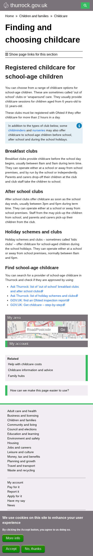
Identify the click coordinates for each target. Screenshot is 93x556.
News (11, 505)
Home (9, 16)
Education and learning (23, 434)
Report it (13, 491)
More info (13, 538)
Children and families (34, 16)
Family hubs (16, 376)
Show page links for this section (33, 54)
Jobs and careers (19, 447)
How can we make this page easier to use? (39, 390)
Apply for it (14, 496)
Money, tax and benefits (23, 456)
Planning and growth (21, 461)
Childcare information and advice (30, 370)
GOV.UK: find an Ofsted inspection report (38, 300)
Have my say (16, 500)
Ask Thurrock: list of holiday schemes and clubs (42, 295)
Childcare (60, 16)
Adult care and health (22, 411)
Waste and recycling (21, 470)
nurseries (38, 130)
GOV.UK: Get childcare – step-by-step (36, 305)
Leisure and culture (20, 452)
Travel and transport (21, 465)
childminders (17, 130)
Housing (13, 443)
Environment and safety (23, 438)
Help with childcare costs (25, 364)
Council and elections (22, 429)
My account (19, 344)
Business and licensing (22, 415)
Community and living (22, 424)
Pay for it (13, 487)
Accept (11, 549)
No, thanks (33, 549)
